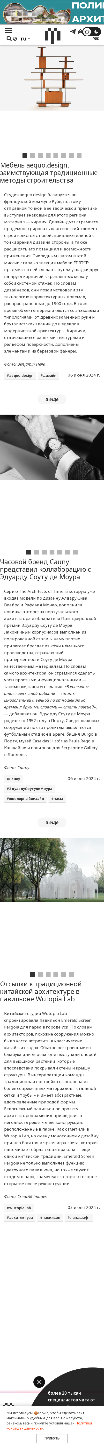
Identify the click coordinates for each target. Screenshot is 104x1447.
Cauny (14, 779)
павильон (51, 1217)
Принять (52, 1438)
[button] (39, 1382)
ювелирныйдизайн (26, 798)
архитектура (21, 1217)
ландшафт (80, 1217)
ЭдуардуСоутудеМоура (30, 788)
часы (58, 798)
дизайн (49, 375)
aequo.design (21, 375)
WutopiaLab (20, 1208)
